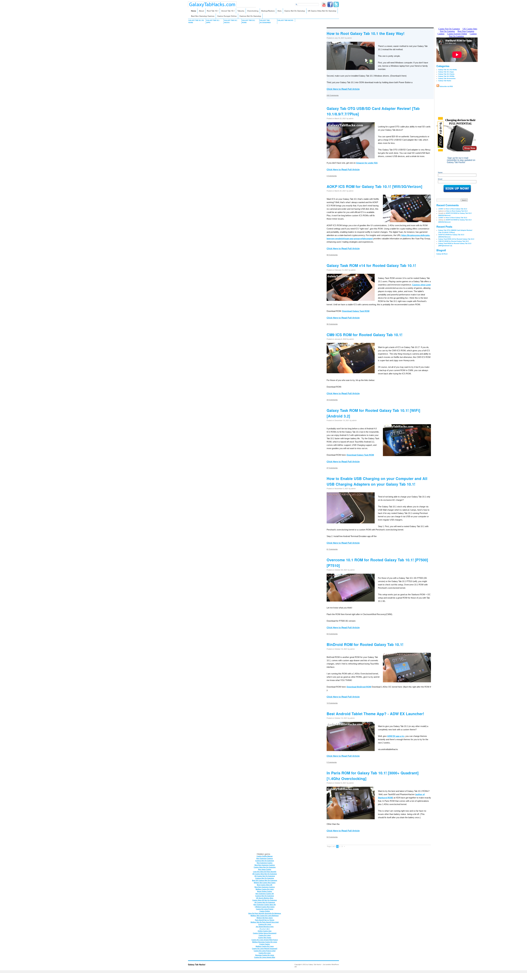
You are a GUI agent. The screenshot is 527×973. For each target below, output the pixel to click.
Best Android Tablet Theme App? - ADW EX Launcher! (375, 713)
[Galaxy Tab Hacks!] (212, 7)
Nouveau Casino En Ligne (264, 955)
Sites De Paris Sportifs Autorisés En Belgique (264, 913)
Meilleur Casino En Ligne (265, 889)
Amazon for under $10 (366, 163)
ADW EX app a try (395, 736)
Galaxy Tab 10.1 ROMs (248, 21)
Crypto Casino (264, 944)
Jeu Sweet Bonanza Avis (265, 926)
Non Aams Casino (264, 869)
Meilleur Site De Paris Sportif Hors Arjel (265, 922)
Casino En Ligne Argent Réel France (265, 940)
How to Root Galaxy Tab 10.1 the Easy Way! (365, 33)
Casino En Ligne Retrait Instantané (264, 948)
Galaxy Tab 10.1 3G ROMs (196, 21)
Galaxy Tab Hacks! (196, 964)
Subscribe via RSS (446, 86)
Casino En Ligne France (264, 909)
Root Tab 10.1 (212, 10)
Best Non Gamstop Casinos (202, 16)
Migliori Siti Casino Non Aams (264, 882)
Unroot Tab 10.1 (228, 10)
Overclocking (252, 10)
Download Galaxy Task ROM (355, 311)
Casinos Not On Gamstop (250, 16)
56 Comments (332, 324)
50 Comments (332, 255)
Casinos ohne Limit (421, 285)
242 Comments (333, 95)
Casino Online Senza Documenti (264, 933)
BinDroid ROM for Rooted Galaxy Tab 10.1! (365, 644)
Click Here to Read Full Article (343, 89)
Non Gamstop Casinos (264, 858)
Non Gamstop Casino (264, 863)
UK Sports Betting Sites (264, 898)
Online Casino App (264, 931)
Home (193, 10)
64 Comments (332, 634)
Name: (440, 172)
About (201, 10)
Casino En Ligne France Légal (264, 951)
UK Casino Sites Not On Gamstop (322, 10)
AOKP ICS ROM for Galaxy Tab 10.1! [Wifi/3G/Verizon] (374, 186)
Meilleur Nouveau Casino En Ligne (264, 942)
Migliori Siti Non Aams (265, 918)
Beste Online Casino (264, 891)
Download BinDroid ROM (359, 687)
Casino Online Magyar (265, 856)
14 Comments (332, 703)
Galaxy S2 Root (442, 254)
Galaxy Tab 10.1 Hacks (230, 21)
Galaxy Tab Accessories (265, 21)
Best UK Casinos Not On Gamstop (264, 880)
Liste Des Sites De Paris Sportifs (264, 871)
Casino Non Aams (264, 937)
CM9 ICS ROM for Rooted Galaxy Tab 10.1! (364, 334)
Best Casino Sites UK (264, 885)
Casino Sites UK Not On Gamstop (264, 900)
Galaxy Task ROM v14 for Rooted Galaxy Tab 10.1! (371, 265)
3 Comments (332, 176)
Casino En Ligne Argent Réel (264, 957)
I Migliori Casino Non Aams (264, 907)
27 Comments (332, 468)
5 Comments (332, 762)
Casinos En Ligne (264, 924)
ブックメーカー (264, 929)
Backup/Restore (268, 10)
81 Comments (332, 549)
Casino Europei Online (227, 16)
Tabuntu (240, 10)
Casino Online (265, 911)
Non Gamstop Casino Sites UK (264, 904)
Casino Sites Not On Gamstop (265, 867)
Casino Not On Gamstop (294, 10)
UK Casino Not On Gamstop (264, 876)
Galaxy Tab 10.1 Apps (212, 21)
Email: (440, 179)
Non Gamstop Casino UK (265, 893)
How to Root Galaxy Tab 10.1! (456, 209)
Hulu (279, 10)
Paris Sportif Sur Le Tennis (264, 920)
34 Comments (332, 400)
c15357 (440, 209)
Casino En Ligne (265, 935)
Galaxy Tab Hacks (285, 20)
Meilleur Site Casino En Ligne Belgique (265, 915)
